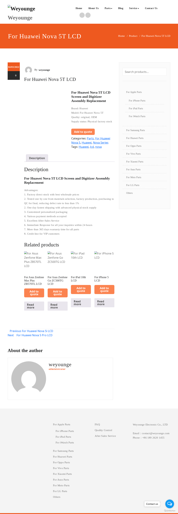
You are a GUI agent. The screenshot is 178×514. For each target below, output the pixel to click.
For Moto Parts (133, 177)
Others (129, 193)
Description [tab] (37, 158)
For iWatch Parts (137, 116)
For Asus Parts (133, 169)
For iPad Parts (136, 108)
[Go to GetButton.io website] (169, 510)
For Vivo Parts (133, 154)
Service (133, 8)
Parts (108, 8)
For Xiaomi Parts (134, 161)
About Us (93, 8)
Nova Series (100, 142)
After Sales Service (105, 436)
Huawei (87, 142)
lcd (92, 147)
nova (98, 147)
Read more (30, 306)
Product (133, 36)
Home (79, 8)
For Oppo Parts (133, 146)
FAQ (97, 424)
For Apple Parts (134, 92)
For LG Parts (132, 185)
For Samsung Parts (135, 130)
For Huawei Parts (134, 138)
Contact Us (151, 8)
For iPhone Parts (137, 100)
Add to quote (83, 132)
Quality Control (103, 430)
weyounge (44, 69)
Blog (120, 8)
